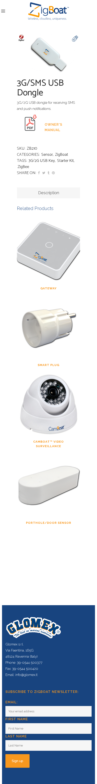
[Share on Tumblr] (49, 173)
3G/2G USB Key (42, 160)
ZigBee (23, 166)
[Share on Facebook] (39, 173)
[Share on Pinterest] (53, 173)
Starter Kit (65, 160)
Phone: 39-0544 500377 (23, 663)
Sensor (47, 154)
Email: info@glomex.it (21, 675)
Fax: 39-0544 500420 (21, 669)
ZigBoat (61, 154)
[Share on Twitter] (43, 173)
